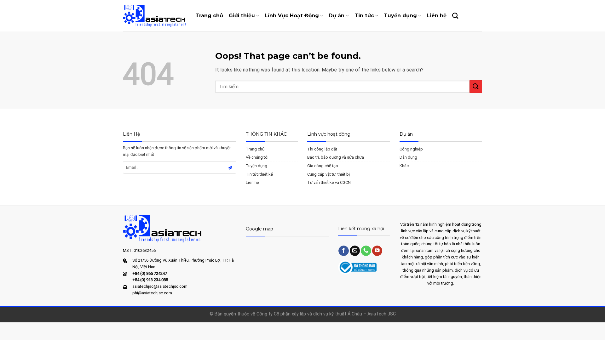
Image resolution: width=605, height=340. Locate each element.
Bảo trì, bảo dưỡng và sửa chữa (335, 157)
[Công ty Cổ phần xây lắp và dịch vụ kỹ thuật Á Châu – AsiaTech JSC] (154, 16)
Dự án (336, 16)
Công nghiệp (411, 149)
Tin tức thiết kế (259, 174)
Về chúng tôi (257, 157)
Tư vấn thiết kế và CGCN (329, 182)
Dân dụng (408, 157)
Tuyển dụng (400, 16)
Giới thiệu (242, 16)
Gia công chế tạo (322, 165)
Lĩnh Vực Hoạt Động (292, 16)
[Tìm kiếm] (455, 15)
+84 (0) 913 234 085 (150, 279)
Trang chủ (209, 16)
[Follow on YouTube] (377, 251)
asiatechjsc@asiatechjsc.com (159, 286)
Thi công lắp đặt (322, 149)
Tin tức (364, 16)
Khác (404, 165)
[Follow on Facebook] (343, 251)
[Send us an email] (355, 251)
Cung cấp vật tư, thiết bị (328, 174)
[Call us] (366, 251)
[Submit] (476, 86)
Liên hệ (437, 16)
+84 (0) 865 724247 (149, 273)
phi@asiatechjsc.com (152, 293)
